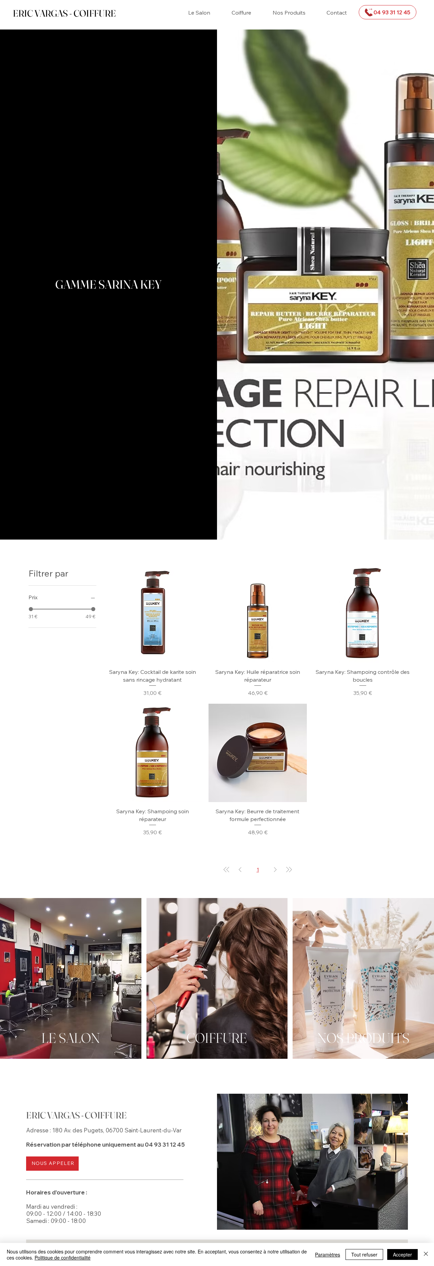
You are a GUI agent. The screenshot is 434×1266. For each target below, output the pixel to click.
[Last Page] (289, 869)
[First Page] (226, 869)
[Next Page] (275, 869)
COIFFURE (216, 1037)
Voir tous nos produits (363, 993)
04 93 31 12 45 (165, 1144)
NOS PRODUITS (363, 1037)
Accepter (402, 1254)
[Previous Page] (240, 869)
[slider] (31, 609)
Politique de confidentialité (63, 1257)
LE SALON (70, 1037)
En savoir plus (70, 993)
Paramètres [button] (327, 1254)
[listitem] (70, 978)
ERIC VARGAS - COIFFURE (64, 13)
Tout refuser (364, 1254)
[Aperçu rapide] (152, 614)
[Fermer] (426, 1254)
